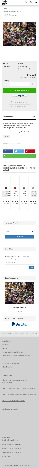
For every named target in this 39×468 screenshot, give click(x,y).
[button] (8, 151)
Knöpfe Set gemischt (19, 307)
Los (32, 267)
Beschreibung (8, 117)
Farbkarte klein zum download (11, 444)
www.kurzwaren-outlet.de (10, 409)
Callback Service (7, 367)
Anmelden (19, 237)
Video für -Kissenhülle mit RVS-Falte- (13, 401)
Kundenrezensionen (11, 143)
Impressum (5, 344)
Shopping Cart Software (11, 465)
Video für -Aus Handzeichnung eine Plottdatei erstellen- (19, 394)
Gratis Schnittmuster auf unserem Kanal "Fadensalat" (19, 334)
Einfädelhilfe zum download (10, 440)
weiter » (6, 8)
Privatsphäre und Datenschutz (11, 363)
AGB (3, 359)
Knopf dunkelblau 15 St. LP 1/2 (8, 194)
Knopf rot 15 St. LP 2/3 (16, 194)
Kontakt (4, 348)
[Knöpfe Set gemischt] (19, 34)
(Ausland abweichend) (24, 69)
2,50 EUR (19, 311)
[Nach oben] (33, 464)
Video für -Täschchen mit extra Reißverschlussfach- (18, 388)
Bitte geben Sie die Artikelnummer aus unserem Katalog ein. (17, 258)
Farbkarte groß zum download (11, 448)
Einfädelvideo (6, 456)
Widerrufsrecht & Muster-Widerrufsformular (16, 356)
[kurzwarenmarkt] (3, 2)
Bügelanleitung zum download (11, 452)
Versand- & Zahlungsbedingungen (12, 352)
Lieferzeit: (6, 66)
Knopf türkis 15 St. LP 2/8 (25, 194)
